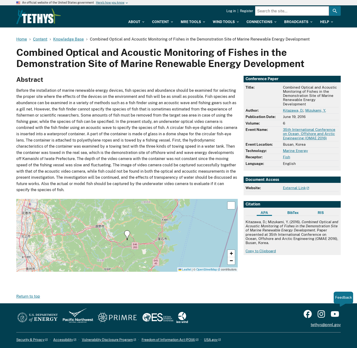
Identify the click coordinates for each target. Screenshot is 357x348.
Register (246, 11)
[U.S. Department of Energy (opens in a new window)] (37, 317)
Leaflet (186, 269)
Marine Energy (295, 151)
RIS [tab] (321, 213)
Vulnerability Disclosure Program (107, 340)
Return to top (28, 296)
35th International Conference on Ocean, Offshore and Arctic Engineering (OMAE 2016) (309, 133)
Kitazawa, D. (293, 110)
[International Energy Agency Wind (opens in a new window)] (182, 317)
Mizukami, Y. (315, 110)
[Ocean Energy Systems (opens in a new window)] (158, 317)
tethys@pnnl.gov (326, 325)
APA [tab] (264, 213)
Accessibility (63, 340)
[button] (127, 235)
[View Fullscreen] (231, 205)
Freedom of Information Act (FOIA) (168, 340)
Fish (286, 157)
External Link (294, 188)
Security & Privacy (30, 340)
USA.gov (211, 340)
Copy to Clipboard (261, 251)
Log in (231, 11)
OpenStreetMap (206, 269)
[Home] (38, 16)
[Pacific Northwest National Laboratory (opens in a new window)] (76, 317)
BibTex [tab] (293, 213)
